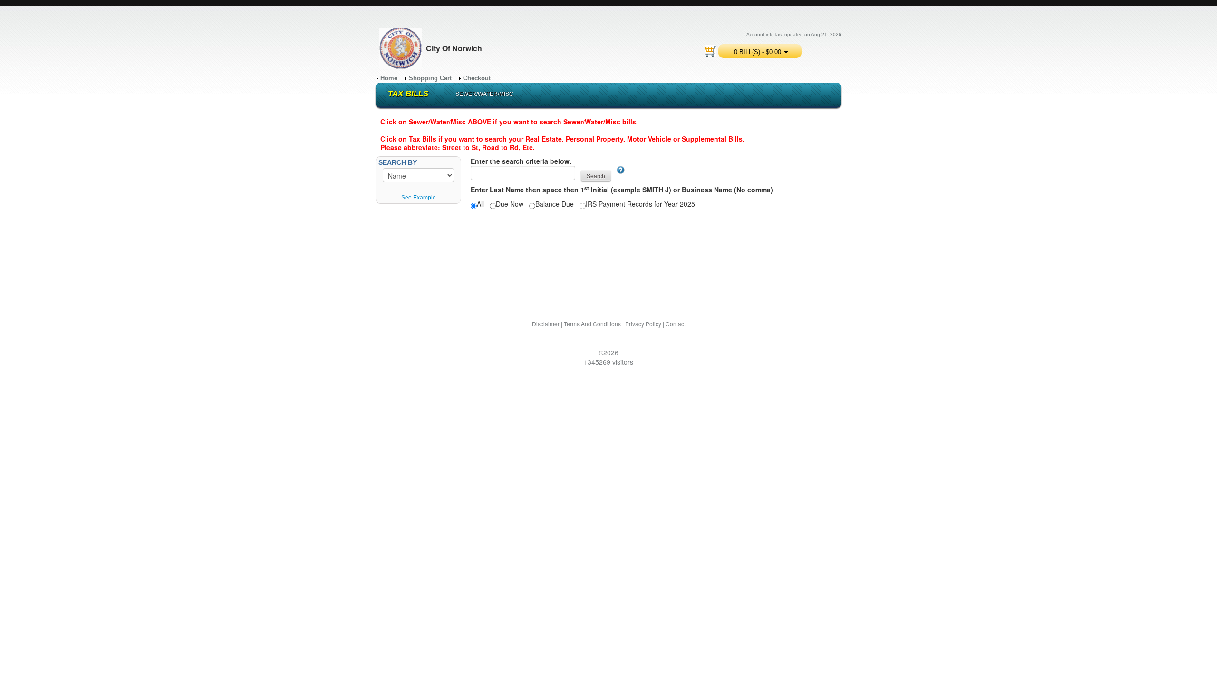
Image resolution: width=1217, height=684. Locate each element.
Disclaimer (546, 324)
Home (388, 78)
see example (418, 197)
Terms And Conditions (592, 324)
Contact (676, 324)
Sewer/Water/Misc (484, 94)
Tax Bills (408, 93)
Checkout (477, 78)
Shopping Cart (430, 78)
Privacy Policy (643, 324)
